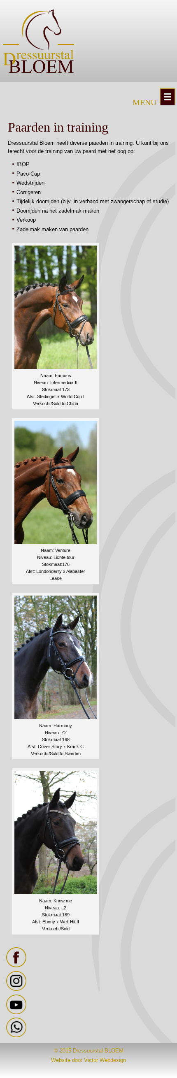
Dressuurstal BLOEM (98, 1051)
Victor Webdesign (105, 1060)
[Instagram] (16, 989)
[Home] (38, 41)
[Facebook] (16, 966)
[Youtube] (16, 1012)
